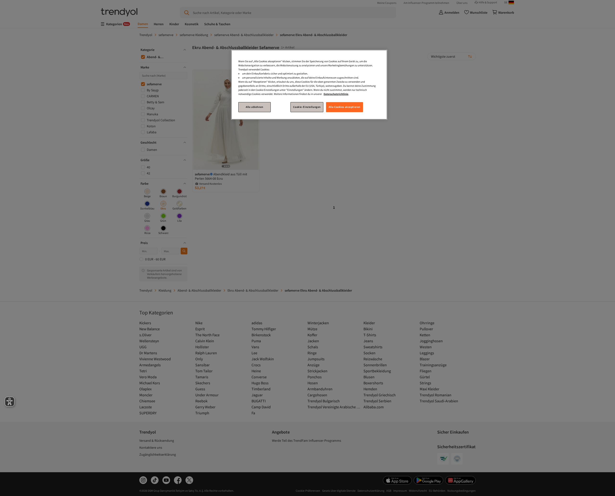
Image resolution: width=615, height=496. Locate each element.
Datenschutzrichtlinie (336, 94)
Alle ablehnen (254, 107)
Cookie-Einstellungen (306, 107)
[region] (309, 85)
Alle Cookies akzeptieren (344, 107)
